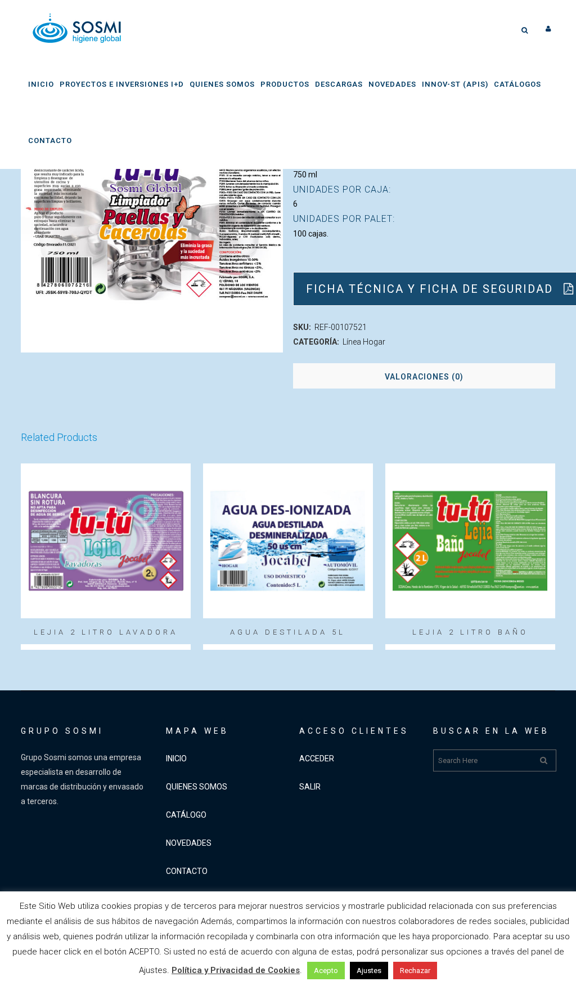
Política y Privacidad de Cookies (236, 970)
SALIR (310, 786)
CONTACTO (187, 871)
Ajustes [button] (369, 970)
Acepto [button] (326, 970)
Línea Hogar (364, 341)
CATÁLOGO (186, 814)
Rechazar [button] (415, 970)
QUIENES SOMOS (196, 786)
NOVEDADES (189, 842)
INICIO (176, 758)
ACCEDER (316, 758)
